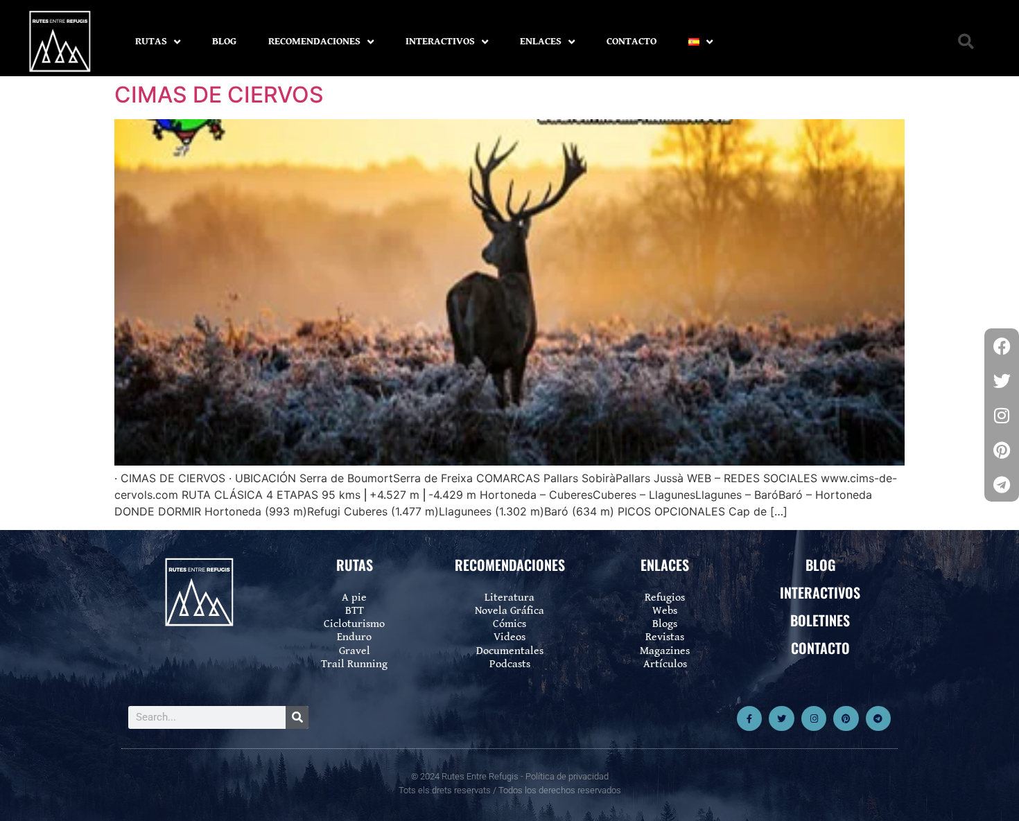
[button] (966, 42)
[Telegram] (878, 718)
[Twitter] (781, 718)
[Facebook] (1001, 345)
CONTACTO (631, 41)
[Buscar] (297, 717)
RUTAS (151, 41)
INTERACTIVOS (440, 41)
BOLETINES (820, 620)
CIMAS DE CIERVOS (219, 94)
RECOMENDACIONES (314, 41)
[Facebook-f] (749, 718)
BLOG (224, 41)
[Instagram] (813, 718)
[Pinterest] (845, 718)
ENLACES (540, 41)
